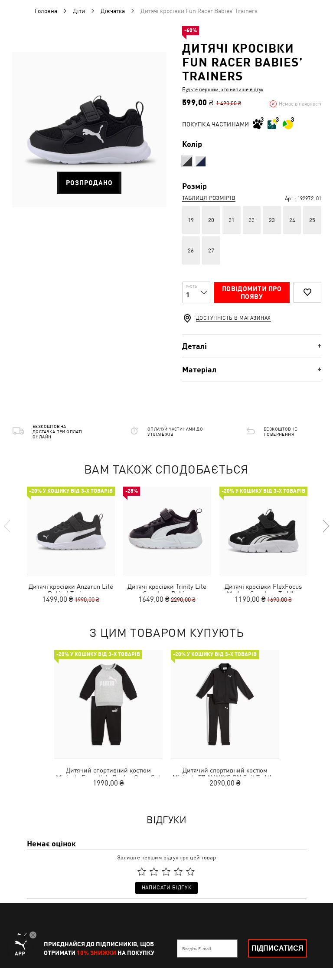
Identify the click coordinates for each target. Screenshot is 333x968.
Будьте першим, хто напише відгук (223, 89)
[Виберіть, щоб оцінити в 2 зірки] (154, 871)
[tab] (251, 346)
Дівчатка (113, 10)
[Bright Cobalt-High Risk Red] (200, 161)
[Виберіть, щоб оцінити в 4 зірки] (178, 871)
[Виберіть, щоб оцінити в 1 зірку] (141, 871)
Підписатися (277, 948)
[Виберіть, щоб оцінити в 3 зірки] (166, 871)
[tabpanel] (89, 130)
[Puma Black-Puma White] (187, 161)
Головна (46, 10)
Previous (8, 526)
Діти (79, 10)
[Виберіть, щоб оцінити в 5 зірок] (190, 871)
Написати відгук (166, 888)
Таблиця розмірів (208, 198)
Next (325, 526)
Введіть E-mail (196, 948)
